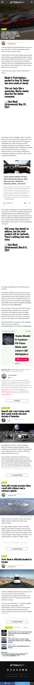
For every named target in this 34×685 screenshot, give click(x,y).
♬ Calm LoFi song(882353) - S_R (10, 655)
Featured (22, 369)
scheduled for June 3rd (23, 63)
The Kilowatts (30, 38)
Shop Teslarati (9, 331)
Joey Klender (11, 43)
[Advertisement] (17, 123)
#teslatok (13, 654)
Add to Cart (23, 359)
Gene (9, 420)
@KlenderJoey (27, 326)
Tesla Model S (6, 371)
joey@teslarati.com (8, 326)
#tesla (8, 654)
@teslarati (4, 652)
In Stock (28, 331)
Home (9, 674)
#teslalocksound (20, 654)
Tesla (28, 369)
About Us (15, 674)
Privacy (27, 676)
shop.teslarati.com (6, 394)
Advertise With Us (11, 676)
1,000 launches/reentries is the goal (15, 461)
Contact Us (23, 674)
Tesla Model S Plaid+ (18, 371)
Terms (21, 676)
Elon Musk (15, 369)
